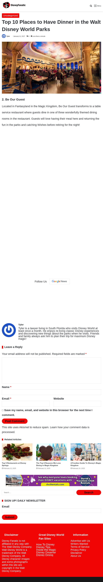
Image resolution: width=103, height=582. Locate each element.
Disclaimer (76, 552)
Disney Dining (44, 555)
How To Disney (45, 544)
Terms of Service (80, 546)
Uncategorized (10, 15)
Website (59, 398)
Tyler (8, 36)
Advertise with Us (80, 540)
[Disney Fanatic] (14, 6)
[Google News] (59, 281)
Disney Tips (43, 547)
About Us (76, 555)
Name (6, 387)
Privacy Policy (78, 549)
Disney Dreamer (46, 552)
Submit (9, 517)
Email (6, 398)
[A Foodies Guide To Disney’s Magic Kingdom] (86, 452)
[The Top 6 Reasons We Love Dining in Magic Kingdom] (51, 452)
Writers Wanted (79, 543)
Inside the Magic (46, 549)
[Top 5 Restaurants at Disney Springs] (17, 452)
